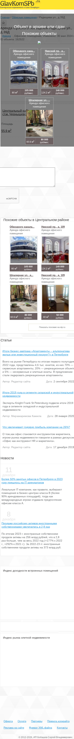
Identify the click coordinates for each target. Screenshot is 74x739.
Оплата (22, 721)
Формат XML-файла (40, 727)
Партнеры (36, 721)
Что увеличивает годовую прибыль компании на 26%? (36, 427)
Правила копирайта (58, 721)
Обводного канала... (22, 226)
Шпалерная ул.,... (39, 100)
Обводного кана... (24, 51)
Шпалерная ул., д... (21, 275)
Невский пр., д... (55, 51)
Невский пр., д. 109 (53, 226)
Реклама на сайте (14, 727)
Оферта (8, 721)
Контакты (62, 727)
